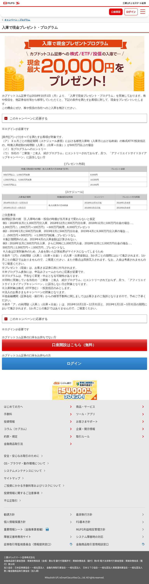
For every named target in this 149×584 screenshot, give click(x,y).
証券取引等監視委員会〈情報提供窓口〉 (28, 544)
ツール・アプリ (85, 414)
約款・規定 (10, 436)
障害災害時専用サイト (17, 536)
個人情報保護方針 (15, 522)
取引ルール (83, 436)
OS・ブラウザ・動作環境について (24, 463)
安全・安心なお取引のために (21, 456)
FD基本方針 (83, 522)
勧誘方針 (9, 514)
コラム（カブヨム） (16, 429)
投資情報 (9, 421)
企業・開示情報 (85, 429)
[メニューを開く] (142, 11)
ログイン (131, 12)
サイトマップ (12, 478)
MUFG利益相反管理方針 (90, 529)
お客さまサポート (87, 421)
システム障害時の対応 (89, 536)
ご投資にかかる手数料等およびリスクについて (32, 485)
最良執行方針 (84, 514)
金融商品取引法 (13, 444)
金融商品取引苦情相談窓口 (92, 544)
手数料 (8, 414)
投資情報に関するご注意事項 (21, 493)
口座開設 (115, 12)
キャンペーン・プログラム (17, 20)
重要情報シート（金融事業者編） (24, 529)
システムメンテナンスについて (23, 470)
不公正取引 (10, 500)
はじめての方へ (13, 406)
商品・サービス (85, 406)
